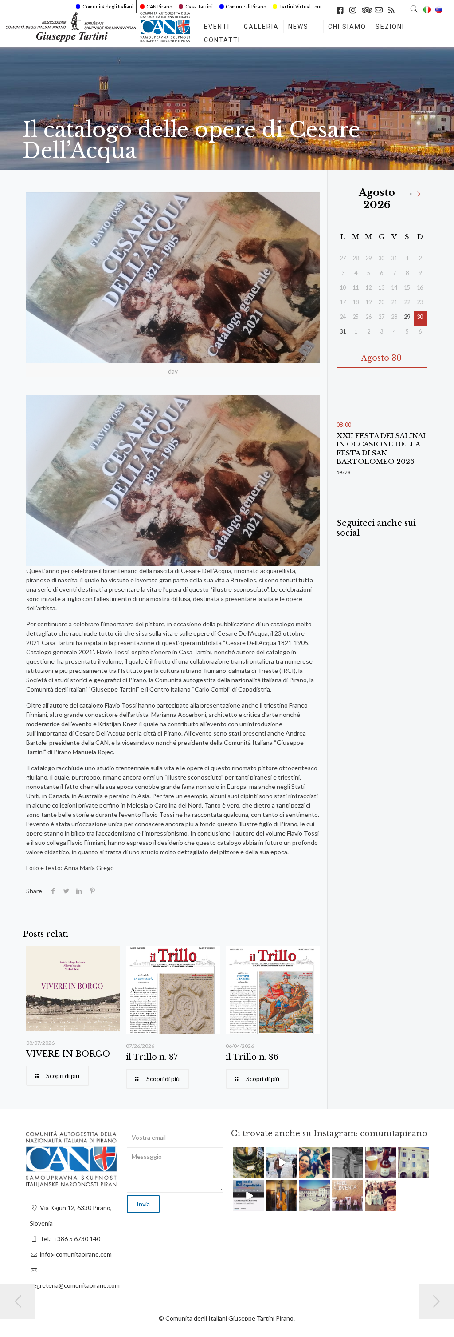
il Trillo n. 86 (252, 1057)
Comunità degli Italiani (107, 6)
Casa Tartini (199, 6)
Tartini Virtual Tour (300, 6)
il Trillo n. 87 (152, 1057)
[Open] (248, 1162)
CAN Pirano (159, 6)
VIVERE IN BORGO (68, 1054)
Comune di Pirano (246, 6)
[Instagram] (258, 1173)
